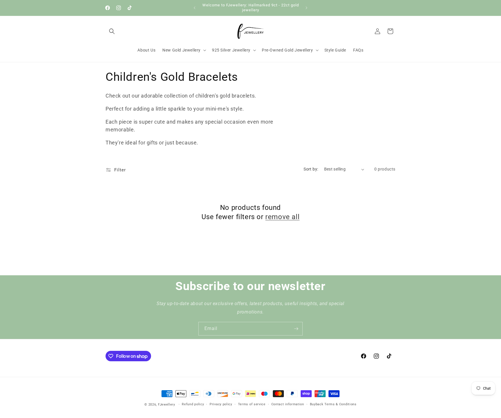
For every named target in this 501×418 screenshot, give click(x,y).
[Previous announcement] (194, 7)
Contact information (287, 404)
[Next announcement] (306, 7)
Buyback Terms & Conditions (333, 404)
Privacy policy (221, 404)
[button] (112, 31)
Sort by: (311, 169)
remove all (282, 217)
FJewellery (166, 404)
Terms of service (252, 404)
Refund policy (193, 404)
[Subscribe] (296, 329)
